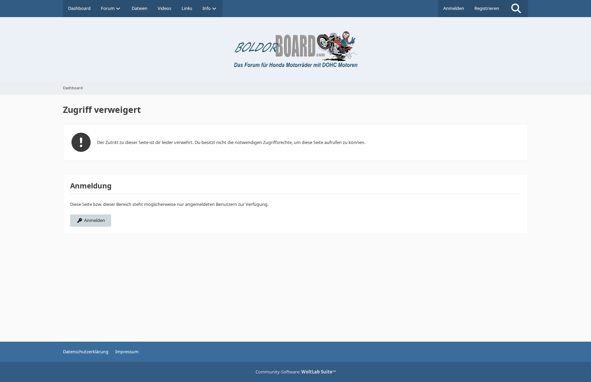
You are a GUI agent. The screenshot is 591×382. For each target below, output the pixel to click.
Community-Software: (295, 372)
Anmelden (453, 8)
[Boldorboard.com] (295, 49)
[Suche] (516, 8)
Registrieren (486, 8)
